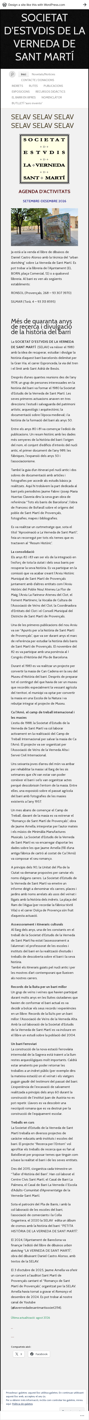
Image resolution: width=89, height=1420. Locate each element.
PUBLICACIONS (53, 86)
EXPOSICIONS (21, 91)
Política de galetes (22, 1403)
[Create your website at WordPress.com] (44, 4)
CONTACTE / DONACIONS (37, 80)
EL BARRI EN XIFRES (24, 97)
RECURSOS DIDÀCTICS (50, 91)
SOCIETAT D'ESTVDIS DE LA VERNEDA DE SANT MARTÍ (44, 37)
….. (12, 1336)
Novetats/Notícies (43, 74)
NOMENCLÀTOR (52, 97)
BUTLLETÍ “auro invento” (27, 103)
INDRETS (17, 86)
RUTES (33, 86)
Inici (23, 74)
